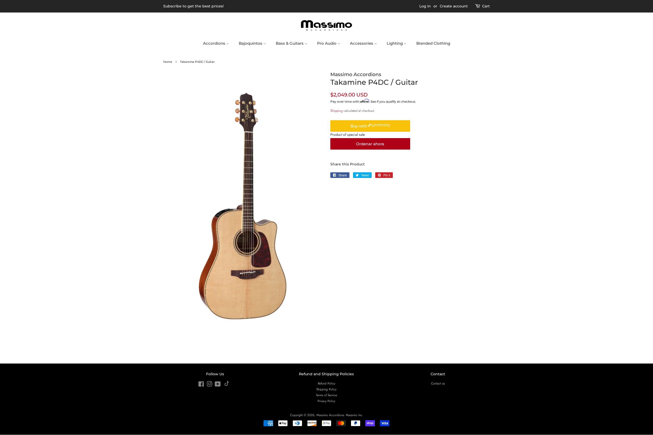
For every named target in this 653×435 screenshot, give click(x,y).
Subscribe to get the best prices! (193, 6)
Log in (425, 6)
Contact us (438, 383)
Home (167, 62)
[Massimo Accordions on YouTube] (218, 385)
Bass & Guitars (290, 43)
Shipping (336, 110)
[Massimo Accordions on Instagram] (209, 385)
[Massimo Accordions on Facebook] (201, 385)
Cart (486, 6)
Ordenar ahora (370, 143)
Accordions (214, 43)
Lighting (395, 43)
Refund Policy (326, 383)
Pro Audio (327, 43)
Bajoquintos (251, 43)
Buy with (359, 126)
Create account (454, 6)
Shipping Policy (326, 389)
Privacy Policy (326, 401)
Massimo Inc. (354, 415)
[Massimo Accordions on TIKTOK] (226, 385)
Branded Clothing (433, 43)
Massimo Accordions (330, 415)
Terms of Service (326, 395)
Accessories (362, 43)
